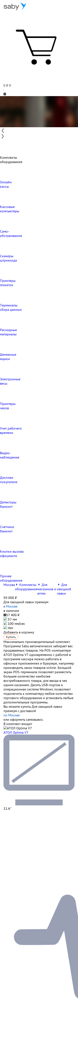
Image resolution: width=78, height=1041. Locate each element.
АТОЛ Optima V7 (15, 732)
